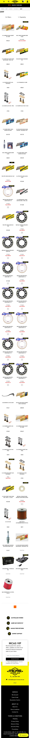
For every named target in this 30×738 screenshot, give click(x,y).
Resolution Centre (15, 700)
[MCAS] (15, 1)
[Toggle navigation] (8, 1)
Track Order (15, 697)
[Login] (26, 1)
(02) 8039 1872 (16, 676)
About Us (15, 707)
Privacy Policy (15, 663)
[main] (15, 314)
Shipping (15, 719)
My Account (15, 695)
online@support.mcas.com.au (16, 679)
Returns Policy (15, 724)
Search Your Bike (15, 5)
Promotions (15, 729)
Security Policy (15, 726)
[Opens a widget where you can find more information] (23, 735)
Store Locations (15, 709)
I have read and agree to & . (14, 662)
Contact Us (15, 712)
